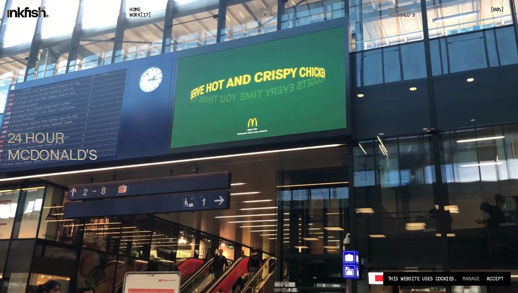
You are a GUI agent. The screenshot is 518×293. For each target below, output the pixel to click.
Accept (494, 278)
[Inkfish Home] (36, 12)
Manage (471, 278)
